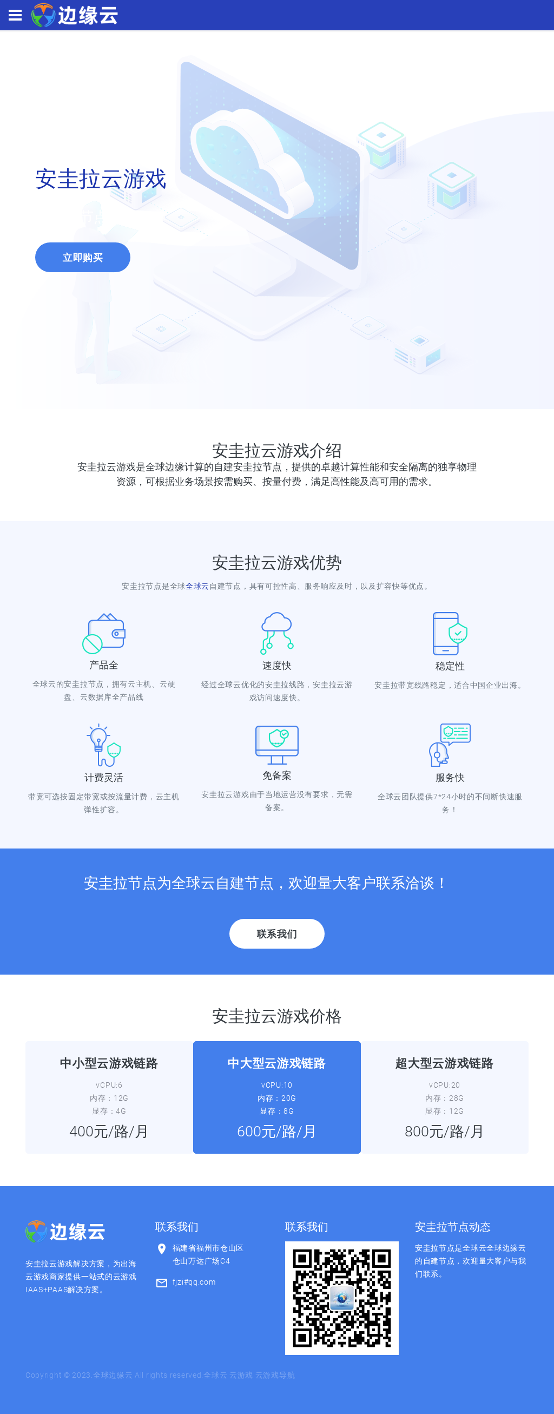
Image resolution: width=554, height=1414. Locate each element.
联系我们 (277, 933)
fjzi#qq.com (194, 1282)
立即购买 (83, 257)
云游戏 (241, 1375)
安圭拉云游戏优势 (277, 562)
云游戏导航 (275, 1375)
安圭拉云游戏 (101, 179)
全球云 (197, 586)
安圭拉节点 (71, 217)
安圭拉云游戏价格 (277, 1016)
